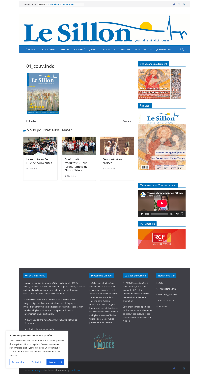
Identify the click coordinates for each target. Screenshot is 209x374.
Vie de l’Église (47, 49)
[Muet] (177, 213)
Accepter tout (55, 362)
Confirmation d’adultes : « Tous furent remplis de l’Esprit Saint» (76, 164)
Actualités (109, 49)
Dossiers (64, 49)
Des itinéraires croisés (112, 161)
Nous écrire (161, 306)
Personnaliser (18, 362)
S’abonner (125, 49)
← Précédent (30, 121)
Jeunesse (94, 49)
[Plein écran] (181, 213)
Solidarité (79, 49)
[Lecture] (141, 213)
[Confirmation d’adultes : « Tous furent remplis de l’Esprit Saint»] (79, 138)
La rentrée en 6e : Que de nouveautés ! (39, 161)
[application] (162, 203)
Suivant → (128, 121)
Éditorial (31, 49)
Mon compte (142, 49)
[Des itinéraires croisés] (117, 138)
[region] (37, 349)
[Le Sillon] (104, 16)
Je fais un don (164, 49)
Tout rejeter (37, 362)
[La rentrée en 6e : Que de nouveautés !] (40, 138)
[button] (150, 49)
